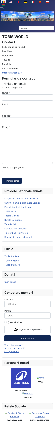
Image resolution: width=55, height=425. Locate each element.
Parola (7, 311)
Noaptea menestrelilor (15, 228)
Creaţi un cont (11, 351)
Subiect (6, 115)
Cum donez (10, 282)
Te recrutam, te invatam (16, 232)
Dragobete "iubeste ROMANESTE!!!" (22, 198)
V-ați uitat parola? (13, 345)
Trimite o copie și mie (13, 167)
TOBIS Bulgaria (11, 260)
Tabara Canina (11, 215)
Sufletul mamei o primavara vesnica (22, 202)
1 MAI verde (10, 211)
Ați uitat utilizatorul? (14, 348)
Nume (6, 92)
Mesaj (6, 127)
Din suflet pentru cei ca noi (18, 237)
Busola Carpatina (13, 220)
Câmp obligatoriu (12, 87)
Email (5, 104)
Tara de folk (10, 224)
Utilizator (9, 299)
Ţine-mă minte (15, 322)
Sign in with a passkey (30, 329)
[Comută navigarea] (1, 8)
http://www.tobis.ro (12, 72)
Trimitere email (11, 180)
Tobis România (11, 256)
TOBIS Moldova (12, 265)
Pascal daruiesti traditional (17, 207)
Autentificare (27, 338)
